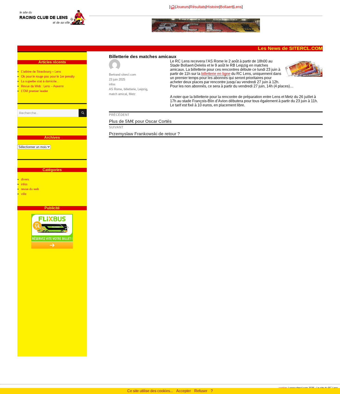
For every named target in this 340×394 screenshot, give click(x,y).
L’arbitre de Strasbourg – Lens (41, 71)
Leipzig (142, 89)
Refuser (200, 391)
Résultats (197, 7)
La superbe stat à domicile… (40, 81)
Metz (132, 94)
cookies (283, 387)
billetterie (130, 89)
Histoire (212, 7)
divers (25, 179)
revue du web (30, 189)
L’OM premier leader (34, 91)
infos (112, 84)
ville (23, 194)
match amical (118, 94)
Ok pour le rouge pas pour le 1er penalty (48, 76)
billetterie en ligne (215, 74)
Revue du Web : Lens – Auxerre (42, 86)
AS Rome (115, 89)
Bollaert (226, 7)
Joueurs (182, 7)
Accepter (183, 391)
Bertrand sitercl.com (122, 74)
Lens (238, 7)
